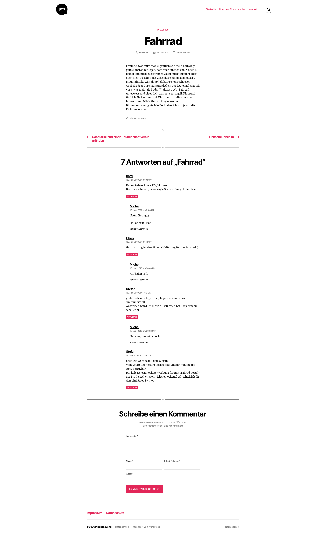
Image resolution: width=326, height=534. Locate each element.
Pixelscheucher (103, 526)
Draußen (162, 30)
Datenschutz (115, 513)
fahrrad (133, 118)
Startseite (211, 9)
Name (129, 461)
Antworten (132, 196)
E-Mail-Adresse (172, 461)
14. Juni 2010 (163, 52)
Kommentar (132, 436)
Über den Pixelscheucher (232, 9)
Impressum (94, 513)
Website (129, 473)
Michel (146, 52)
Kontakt (253, 9)
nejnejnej (142, 118)
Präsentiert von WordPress (146, 526)
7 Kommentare (183, 52)
